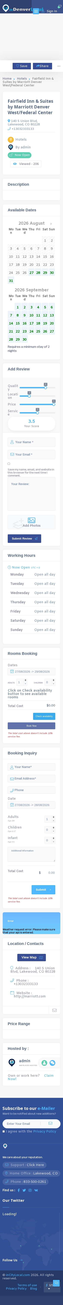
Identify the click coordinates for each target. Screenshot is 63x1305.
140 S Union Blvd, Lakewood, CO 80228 (24, 122)
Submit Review (22, 538)
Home (7, 79)
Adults (13, 817)
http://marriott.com (30, 996)
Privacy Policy (44, 1131)
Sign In (52, 11)
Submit (41, 889)
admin (24, 1062)
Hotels (22, 79)
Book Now (31, 726)
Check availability (44, 716)
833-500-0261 (35, 1182)
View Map (29, 958)
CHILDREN (38, 683)
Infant (13, 838)
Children (15, 827)
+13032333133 (23, 129)
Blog (33, 1289)
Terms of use (27, 1285)
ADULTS (11, 683)
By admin (23, 147)
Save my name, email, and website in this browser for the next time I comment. (31, 472)
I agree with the (31, 1131)
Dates (12, 665)
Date (12, 798)
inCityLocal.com (18, 1275)
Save (23, 66)
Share (44, 66)
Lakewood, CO (45, 1173)
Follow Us (10, 1260)
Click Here (35, 1165)
